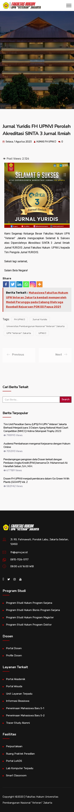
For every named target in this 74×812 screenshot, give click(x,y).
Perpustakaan (14, 746)
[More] (39, 284)
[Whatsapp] (26, 284)
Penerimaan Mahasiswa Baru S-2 (25, 715)
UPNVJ (42, 333)
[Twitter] (13, 284)
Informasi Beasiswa (17, 700)
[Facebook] (6, 284)
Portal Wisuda (14, 686)
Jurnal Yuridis (40, 319)
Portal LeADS (14, 760)
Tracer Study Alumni (18, 722)
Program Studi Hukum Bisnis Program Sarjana (33, 610)
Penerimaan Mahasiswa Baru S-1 (25, 708)
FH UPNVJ (19, 319)
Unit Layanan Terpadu (19, 693)
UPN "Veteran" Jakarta (19, 333)
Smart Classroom (16, 775)
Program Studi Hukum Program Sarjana (29, 602)
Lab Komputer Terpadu (19, 768)
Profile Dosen (14, 655)
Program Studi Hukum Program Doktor (29, 624)
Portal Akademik (15, 679)
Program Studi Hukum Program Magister (30, 617)
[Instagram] (33, 284)
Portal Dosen (14, 648)
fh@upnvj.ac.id (19, 552)
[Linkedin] (19, 284)
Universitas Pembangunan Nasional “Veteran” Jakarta (36, 326)
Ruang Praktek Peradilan (20, 753)
